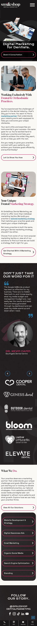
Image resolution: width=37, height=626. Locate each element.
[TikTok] (18, 613)
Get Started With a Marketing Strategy (17, 252)
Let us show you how (13, 157)
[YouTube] (27, 613)
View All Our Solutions (13, 507)
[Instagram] (14, 613)
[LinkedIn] (22, 613)
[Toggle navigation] (32, 4)
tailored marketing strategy (23, 218)
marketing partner (9, 116)
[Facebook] (9, 613)
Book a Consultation (12, 54)
